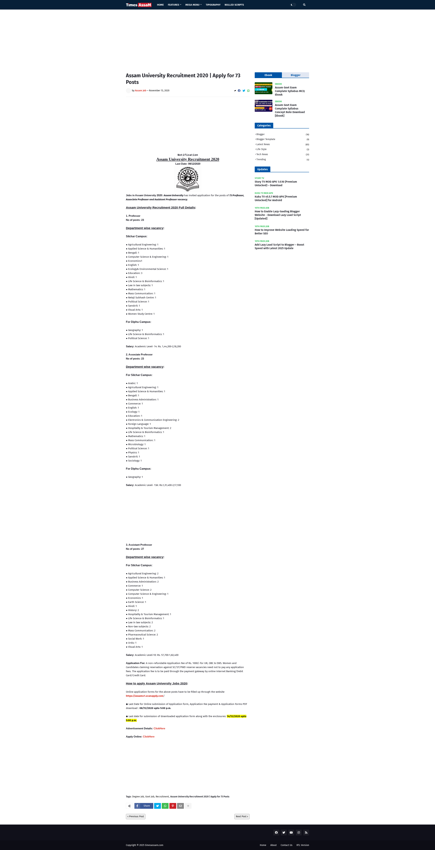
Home (263, 845)
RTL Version (303, 845)
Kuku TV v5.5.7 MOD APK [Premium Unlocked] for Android (276, 198)
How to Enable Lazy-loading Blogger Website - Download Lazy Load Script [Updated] (278, 215)
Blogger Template (282, 139)
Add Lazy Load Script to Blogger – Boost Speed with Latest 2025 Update (279, 246)
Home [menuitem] (160, 4)
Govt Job (149, 797)
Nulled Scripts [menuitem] (234, 4)
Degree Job (138, 797)
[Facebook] (239, 90)
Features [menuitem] (173, 4)
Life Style (282, 149)
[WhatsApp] (248, 90)
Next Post (241, 816)
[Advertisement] (217, 38)
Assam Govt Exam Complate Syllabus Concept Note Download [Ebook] (290, 110)
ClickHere (159, 728)
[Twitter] (243, 90)
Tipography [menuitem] (213, 4)
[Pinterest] (172, 806)
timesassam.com (154, 845)
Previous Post (136, 816)
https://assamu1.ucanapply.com (144, 695)
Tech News (282, 154)
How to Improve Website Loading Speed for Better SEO (282, 231)
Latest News (282, 144)
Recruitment (162, 797)
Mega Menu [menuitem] (192, 4)
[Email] (180, 806)
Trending (282, 159)
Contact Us (286, 845)
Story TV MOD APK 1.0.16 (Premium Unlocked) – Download (276, 183)
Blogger (282, 134)
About (273, 845)
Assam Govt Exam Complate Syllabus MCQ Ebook (290, 91)
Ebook (268, 75)
